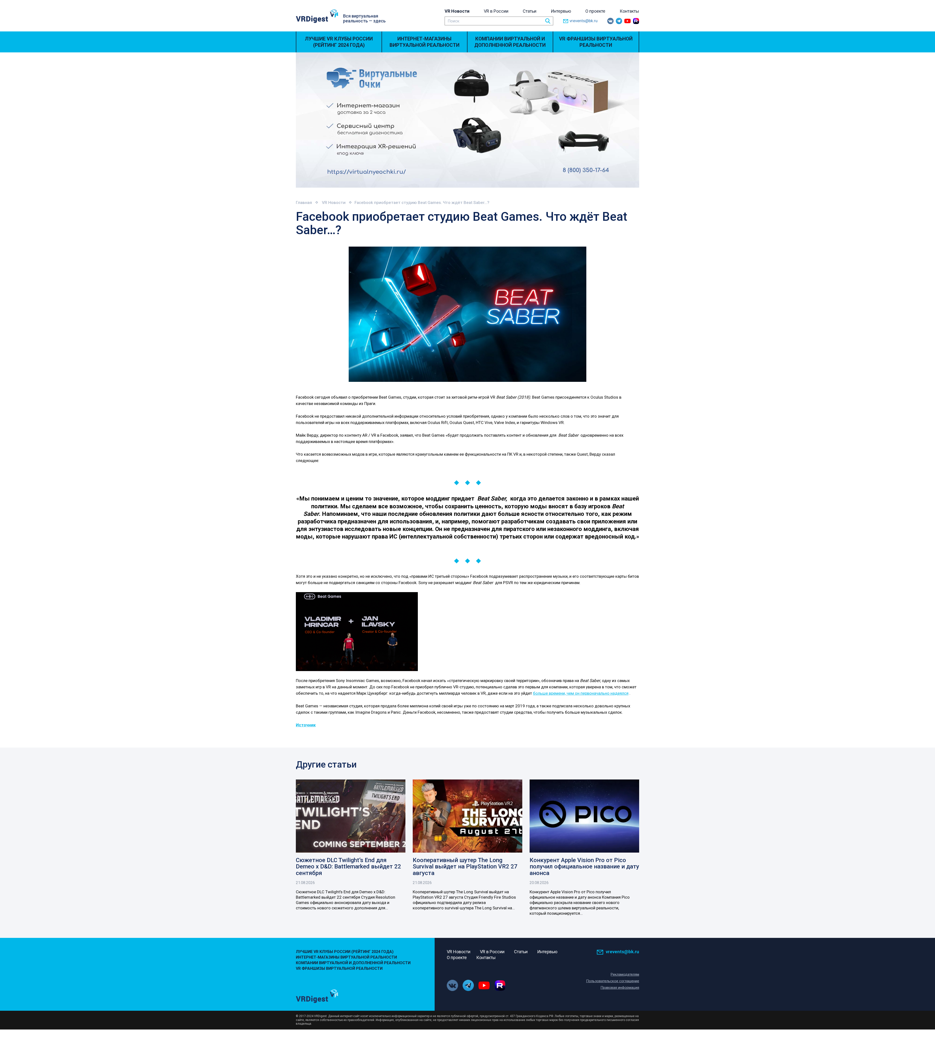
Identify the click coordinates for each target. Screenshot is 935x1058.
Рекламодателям (625, 974)
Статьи (529, 11)
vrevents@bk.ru (584, 20)
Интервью (561, 11)
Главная (304, 202)
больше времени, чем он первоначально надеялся (580, 693)
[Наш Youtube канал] (627, 21)
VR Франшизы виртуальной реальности (596, 42)
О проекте (595, 11)
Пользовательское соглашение (612, 981)
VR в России (496, 11)
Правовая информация (619, 987)
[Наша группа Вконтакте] (610, 21)
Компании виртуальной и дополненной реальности (510, 42)
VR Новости (457, 11)
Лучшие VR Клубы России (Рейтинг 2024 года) (339, 42)
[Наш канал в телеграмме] (619, 21)
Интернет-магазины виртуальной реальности (424, 42)
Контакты (629, 11)
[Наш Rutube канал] (636, 21)
